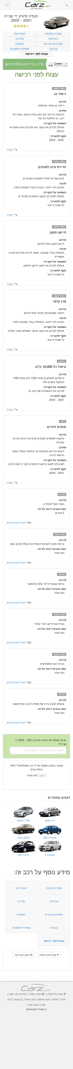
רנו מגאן (50, 820)
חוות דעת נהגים (16, 522)
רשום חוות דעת (22, 954)
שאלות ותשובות (19, 49)
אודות (23, 994)
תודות (55, 999)
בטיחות (53, 38)
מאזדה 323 (49, 837)
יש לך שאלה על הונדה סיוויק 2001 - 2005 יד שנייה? (40, 742)
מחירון (20, 38)
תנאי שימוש (44, 999)
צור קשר (13, 994)
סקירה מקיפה (53, 33)
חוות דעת (20, 33)
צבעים (53, 49)
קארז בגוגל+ (34, 994)
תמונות (19, 43)
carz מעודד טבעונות (25, 999)
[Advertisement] (36, 1037)
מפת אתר (33, 1005)
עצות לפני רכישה (36, 54)
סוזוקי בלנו (23, 837)
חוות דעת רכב (36, 3)
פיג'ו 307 (23, 855)
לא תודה (32, 775)
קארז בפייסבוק (55, 994)
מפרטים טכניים (53, 43)
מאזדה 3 (50, 855)
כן (42, 775)
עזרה (63, 999)
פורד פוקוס (23, 820)
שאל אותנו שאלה (48, 954)
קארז (9, 149)
